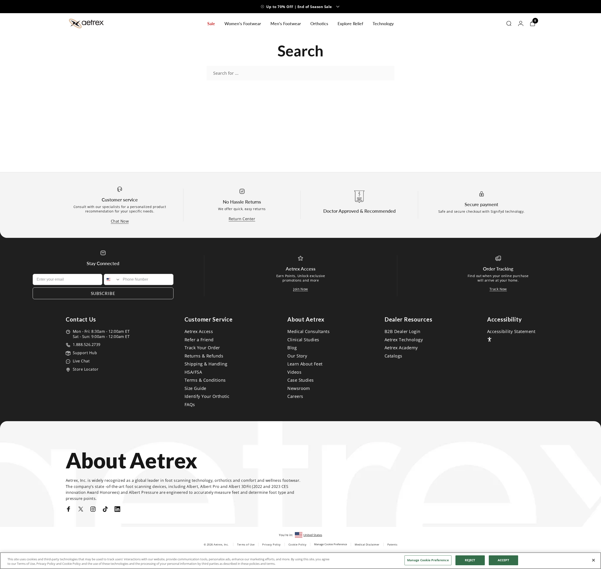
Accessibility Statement (511, 331)
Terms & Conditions (205, 380)
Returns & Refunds (204, 356)
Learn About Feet (305, 364)
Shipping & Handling (206, 364)
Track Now (498, 289)
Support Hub (85, 352)
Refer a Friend (199, 339)
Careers (295, 396)
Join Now (300, 289)
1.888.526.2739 (86, 344)
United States (312, 535)
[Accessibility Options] (489, 339)
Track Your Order (202, 347)
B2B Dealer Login (402, 331)
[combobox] (112, 279)
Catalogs (393, 356)
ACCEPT (503, 560)
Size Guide (195, 388)
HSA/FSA (193, 372)
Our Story (297, 356)
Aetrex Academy (401, 347)
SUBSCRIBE (103, 293)
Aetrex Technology (404, 339)
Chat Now (120, 221)
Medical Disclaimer (367, 544)
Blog (292, 347)
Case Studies (300, 380)
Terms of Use (245, 544)
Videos (294, 372)
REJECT (470, 560)
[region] (300, 560)
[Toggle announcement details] (337, 6)
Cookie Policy (297, 544)
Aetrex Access (199, 331)
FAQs (190, 404)
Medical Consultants (308, 331)
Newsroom (298, 388)
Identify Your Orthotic (207, 396)
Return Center (242, 218)
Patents (392, 544)
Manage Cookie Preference (330, 544)
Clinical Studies (303, 339)
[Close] (593, 560)
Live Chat (81, 361)
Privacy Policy (271, 544)
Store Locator (85, 369)
